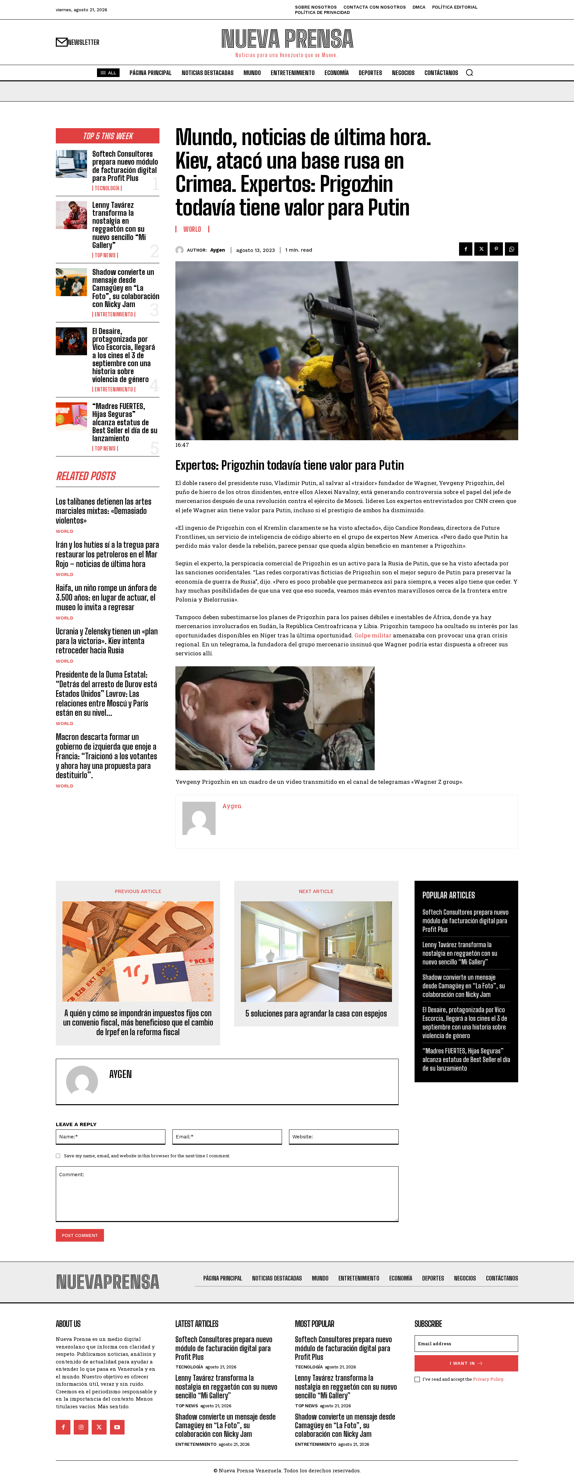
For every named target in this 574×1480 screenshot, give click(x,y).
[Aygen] (181, 250)
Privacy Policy (488, 1379)
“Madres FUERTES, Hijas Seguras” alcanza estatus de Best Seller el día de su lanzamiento (124, 422)
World (64, 531)
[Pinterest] (496, 249)
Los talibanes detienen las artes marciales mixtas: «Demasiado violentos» (103, 511)
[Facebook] (465, 249)
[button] (469, 72)
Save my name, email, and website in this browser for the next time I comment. (147, 1156)
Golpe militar (373, 635)
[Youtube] (117, 1427)
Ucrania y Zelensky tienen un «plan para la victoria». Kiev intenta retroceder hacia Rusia (107, 640)
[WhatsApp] (511, 249)
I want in (462, 1363)
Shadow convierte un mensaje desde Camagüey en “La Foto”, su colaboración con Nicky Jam (125, 288)
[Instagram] (81, 1427)
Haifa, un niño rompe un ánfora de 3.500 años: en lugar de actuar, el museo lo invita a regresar (106, 597)
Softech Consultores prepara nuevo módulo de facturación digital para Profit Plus (125, 166)
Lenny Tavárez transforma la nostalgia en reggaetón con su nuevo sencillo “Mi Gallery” (119, 225)
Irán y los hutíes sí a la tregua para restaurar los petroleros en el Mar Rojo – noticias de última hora (107, 554)
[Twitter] (481, 249)
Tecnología (107, 188)
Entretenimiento (114, 314)
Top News (105, 255)
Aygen (217, 250)
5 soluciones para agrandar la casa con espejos (316, 1013)
